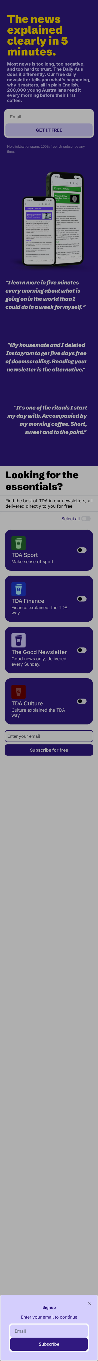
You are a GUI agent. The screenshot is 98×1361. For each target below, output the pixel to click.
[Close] (89, 1303)
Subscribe (49, 1344)
